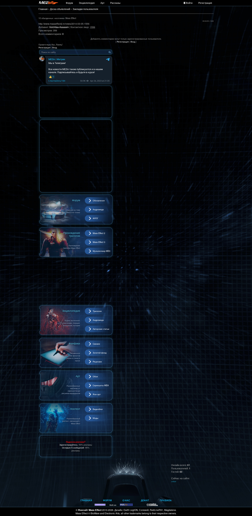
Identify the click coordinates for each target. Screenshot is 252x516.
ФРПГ (95, 218)
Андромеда (98, 209)
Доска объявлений (60, 9)
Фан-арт (97, 394)
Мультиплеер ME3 (101, 250)
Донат (145, 500)
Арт (102, 3)
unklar (173, 481)
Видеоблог (98, 409)
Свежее (96, 343)
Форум (69, 3)
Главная (43, 9)
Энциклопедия (87, 3)
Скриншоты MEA (101, 385)
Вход (133, 41)
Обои (95, 376)
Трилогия (97, 311)
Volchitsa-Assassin (59, 27)
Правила (166, 500)
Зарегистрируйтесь (68, 444)
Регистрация (205, 3)
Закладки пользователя (85, 9)
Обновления (99, 200)
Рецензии (97, 361)
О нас (126, 500)
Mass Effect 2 (99, 233)
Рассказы (115, 3)
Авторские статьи (101, 328)
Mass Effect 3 (99, 242)
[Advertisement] (75, 281)
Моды (95, 418)
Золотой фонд (99, 352)
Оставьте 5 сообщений (73, 447)
